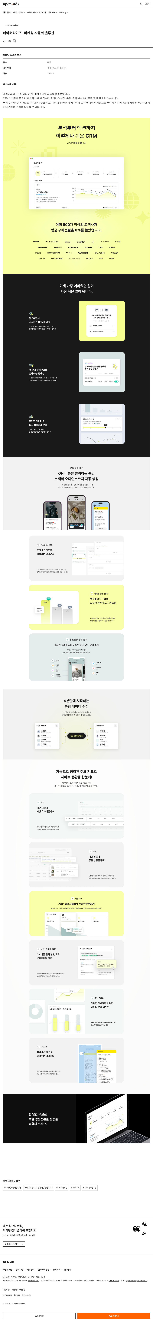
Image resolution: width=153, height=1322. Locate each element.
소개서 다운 (39, 1316)
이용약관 (6, 1290)
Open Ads (11, 4)
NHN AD (8, 1262)
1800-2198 (114, 1281)
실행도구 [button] (51, 12)
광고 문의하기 (114, 1316)
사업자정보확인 (33, 1281)
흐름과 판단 (32, 12)
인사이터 (42, 12)
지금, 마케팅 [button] (18, 12)
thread (17, 1295)
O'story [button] (62, 12)
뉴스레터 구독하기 (12, 1244)
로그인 (147, 4)
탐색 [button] (8, 12)
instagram (7, 1295)
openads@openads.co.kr (136, 1281)
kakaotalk (26, 1295)
